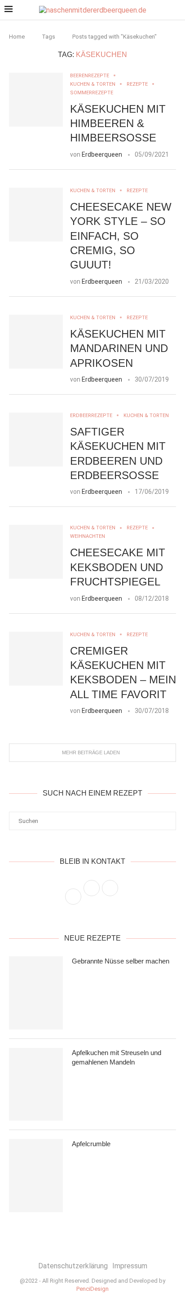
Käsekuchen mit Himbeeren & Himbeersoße (118, 123)
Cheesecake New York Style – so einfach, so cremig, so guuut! (121, 236)
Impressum (129, 1266)
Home (17, 36)
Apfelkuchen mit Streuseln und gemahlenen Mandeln (116, 1057)
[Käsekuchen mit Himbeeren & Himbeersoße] (36, 100)
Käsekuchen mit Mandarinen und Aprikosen (119, 348)
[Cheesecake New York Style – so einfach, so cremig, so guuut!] (36, 215)
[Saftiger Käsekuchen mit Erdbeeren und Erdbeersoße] (36, 439)
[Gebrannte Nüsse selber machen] (36, 992)
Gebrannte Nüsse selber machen (120, 961)
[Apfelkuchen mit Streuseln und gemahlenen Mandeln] (36, 1084)
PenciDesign (92, 1288)
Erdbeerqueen (102, 154)
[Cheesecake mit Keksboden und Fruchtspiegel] (36, 552)
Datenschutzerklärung (73, 1266)
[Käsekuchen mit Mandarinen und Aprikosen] (36, 342)
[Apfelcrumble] (36, 1175)
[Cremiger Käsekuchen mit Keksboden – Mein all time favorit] (36, 659)
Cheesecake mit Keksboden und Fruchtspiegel (117, 567)
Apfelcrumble (91, 1144)
